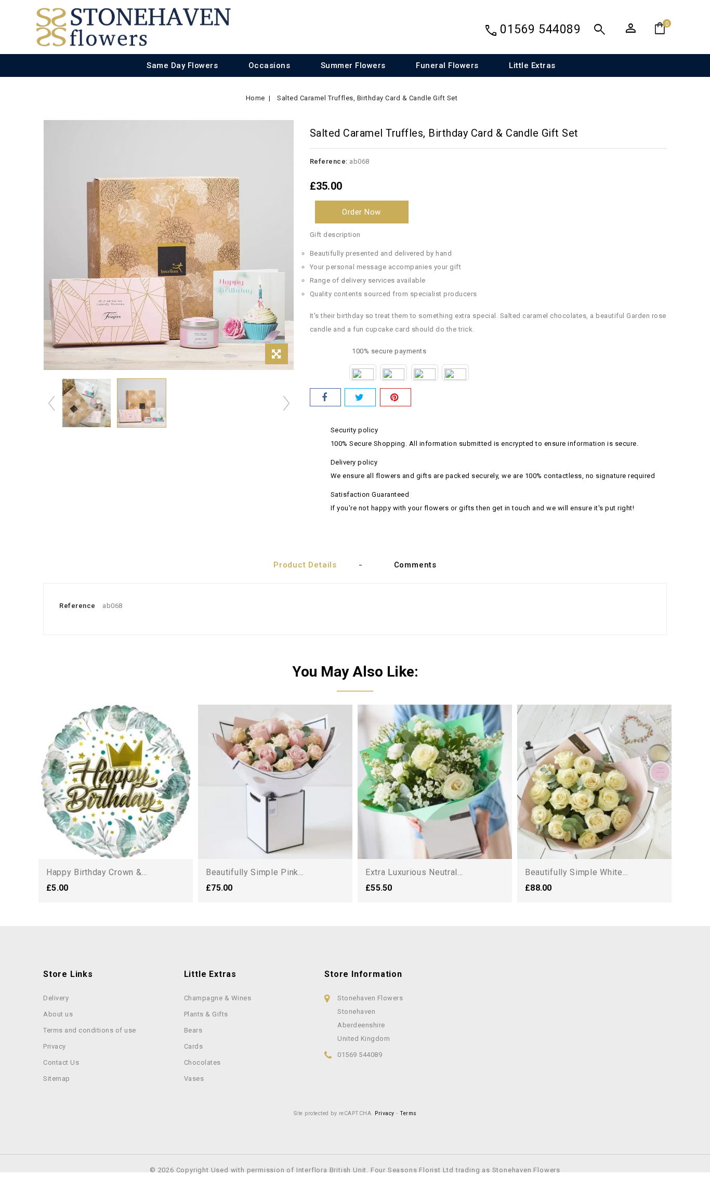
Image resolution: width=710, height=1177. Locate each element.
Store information (363, 974)
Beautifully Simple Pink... (255, 872)
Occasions (269, 65)
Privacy (54, 1046)
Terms (408, 1113)
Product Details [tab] (305, 565)
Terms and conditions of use (89, 1030)
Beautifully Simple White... (576, 872)
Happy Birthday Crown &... (97, 872)
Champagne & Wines (218, 998)
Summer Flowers (353, 65)
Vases (194, 1078)
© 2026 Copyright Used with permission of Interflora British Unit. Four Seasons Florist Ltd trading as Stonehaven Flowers (355, 1170)
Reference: (329, 161)
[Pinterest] (395, 397)
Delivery (56, 998)
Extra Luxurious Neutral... (414, 872)
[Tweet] (360, 397)
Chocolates (202, 1062)
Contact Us (61, 1062)
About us (58, 1014)
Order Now (361, 212)
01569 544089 (540, 29)
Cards (193, 1046)
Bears (193, 1030)
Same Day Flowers (182, 65)
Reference (77, 606)
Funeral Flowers (447, 65)
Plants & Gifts (206, 1014)
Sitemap (56, 1078)
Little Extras (532, 65)
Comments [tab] (415, 565)
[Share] (325, 397)
